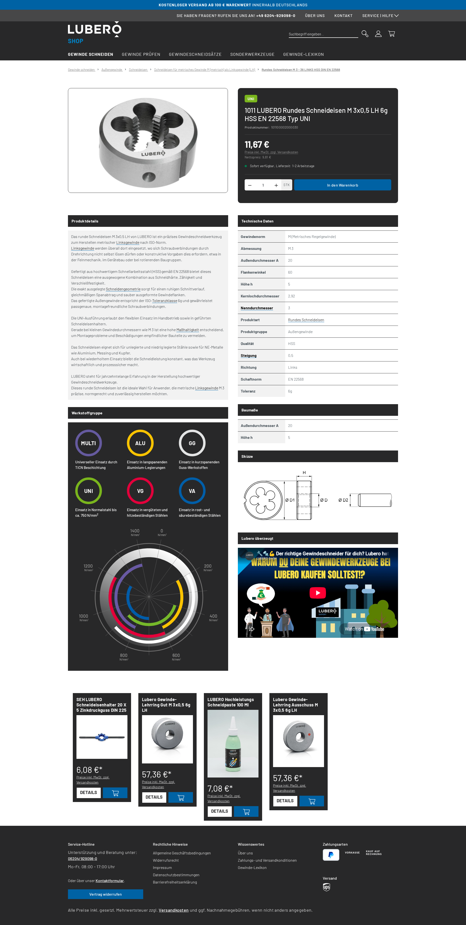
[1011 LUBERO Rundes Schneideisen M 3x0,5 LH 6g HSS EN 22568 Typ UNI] (148, 140)
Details (88, 792)
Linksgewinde (127, 242)
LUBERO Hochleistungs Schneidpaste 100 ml (231, 702)
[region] (148, 140)
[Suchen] (365, 33)
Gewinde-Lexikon (252, 867)
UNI (251, 98)
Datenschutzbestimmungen (176, 874)
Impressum (162, 867)
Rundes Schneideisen (306, 319)
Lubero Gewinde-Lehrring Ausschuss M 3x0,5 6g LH (295, 705)
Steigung (249, 355)
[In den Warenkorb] (115, 792)
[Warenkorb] (391, 33)
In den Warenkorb (342, 185)
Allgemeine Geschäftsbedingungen (182, 853)
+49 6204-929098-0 (275, 15)
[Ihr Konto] (378, 33)
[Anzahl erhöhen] (276, 184)
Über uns (315, 15)
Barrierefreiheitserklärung (175, 882)
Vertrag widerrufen (105, 894)
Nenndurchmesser (257, 307)
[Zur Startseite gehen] (94, 32)
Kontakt (343, 15)
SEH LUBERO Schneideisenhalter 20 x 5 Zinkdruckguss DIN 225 (101, 705)
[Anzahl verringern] (250, 184)
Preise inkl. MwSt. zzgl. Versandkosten (271, 152)
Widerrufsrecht (166, 860)
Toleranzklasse (164, 300)
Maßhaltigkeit (187, 329)
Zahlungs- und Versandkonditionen (267, 860)
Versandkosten (174, 910)
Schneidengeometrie (123, 289)
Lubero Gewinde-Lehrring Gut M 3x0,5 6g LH (166, 705)
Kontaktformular (110, 880)
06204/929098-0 (82, 858)
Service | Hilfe (378, 15)
